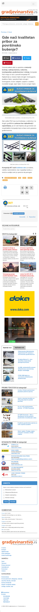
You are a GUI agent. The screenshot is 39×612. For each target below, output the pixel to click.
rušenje (5, 180)
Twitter (27, 58)
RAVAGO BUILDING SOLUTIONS (20, 456)
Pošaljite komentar (19, 213)
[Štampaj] (5, 187)
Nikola (3, 517)
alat (20, 178)
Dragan (4, 521)
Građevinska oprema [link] (8, 229)
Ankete (4, 571)
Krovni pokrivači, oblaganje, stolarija (12, 579)
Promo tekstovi (6, 565)
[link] (19, 12)
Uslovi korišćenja (6, 555)
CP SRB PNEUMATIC (17, 467)
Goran (3, 513)
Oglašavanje (5, 551)
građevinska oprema (10, 178)
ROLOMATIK (14, 461)
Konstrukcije (5, 577)
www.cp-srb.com (16, 470)
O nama (4, 548)
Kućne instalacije (6, 582)
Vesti (10, 32)
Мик (3, 529)
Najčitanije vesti (19, 347)
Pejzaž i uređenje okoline (9, 584)
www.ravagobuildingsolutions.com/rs (21, 459)
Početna (4, 32)
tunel (24, 178)
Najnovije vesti (7, 347)
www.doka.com (15, 453)
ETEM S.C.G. (14, 444)
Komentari (6, 510)
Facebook (17, 58)
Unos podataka (6, 553)
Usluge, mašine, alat (7, 586)
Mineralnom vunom (10, 490)
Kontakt (4, 549)
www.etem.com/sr (16, 447)
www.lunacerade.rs (16, 476)
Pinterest (8, 63)
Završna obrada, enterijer (9, 580)
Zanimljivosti (5, 567)
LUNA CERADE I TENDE (18, 473)
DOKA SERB (15, 450)
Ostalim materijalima (10, 495)
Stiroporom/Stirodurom (11, 492)
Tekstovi (4, 563)
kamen (30, 178)
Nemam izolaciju (9, 497)
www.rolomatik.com (16, 464)
